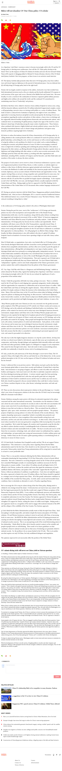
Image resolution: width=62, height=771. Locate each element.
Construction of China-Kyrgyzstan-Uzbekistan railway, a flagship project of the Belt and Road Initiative (31, 740)
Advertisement (35, 762)
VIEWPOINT (11, 7)
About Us (17, 760)
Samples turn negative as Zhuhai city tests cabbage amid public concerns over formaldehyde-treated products (30, 730)
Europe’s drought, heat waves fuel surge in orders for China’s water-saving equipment (26, 720)
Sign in (55, 1)
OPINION (4, 7)
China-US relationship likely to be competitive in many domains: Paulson (34, 688)
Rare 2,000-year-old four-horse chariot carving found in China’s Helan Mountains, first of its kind (29, 716)
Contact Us (18, 762)
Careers (33, 760)
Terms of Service (19, 765)
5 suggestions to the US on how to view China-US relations (30, 696)
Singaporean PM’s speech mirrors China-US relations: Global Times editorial (36, 704)
